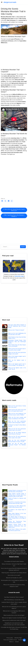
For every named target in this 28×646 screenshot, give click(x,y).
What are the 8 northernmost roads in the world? (14, 620)
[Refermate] (14, 384)
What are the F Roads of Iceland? (16, 330)
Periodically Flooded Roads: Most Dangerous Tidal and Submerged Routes (17, 341)
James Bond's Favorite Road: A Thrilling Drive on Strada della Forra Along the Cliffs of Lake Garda (17, 495)
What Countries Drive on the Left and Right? (14, 615)
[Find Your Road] (14, 266)
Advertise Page (18, 637)
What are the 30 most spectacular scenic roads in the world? (17, 437)
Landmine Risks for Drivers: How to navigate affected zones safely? (14, 603)
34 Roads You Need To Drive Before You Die (17, 425)
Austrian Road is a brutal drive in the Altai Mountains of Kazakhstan (17, 491)
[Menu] (2, 2)
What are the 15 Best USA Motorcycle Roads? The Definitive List (17, 445)
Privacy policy (9, 637)
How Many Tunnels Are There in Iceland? (14, 597)
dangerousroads (10, 2)
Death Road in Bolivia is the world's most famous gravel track (17, 530)
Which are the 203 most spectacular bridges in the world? (17, 353)
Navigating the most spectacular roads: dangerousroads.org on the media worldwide (14, 623)
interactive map (19, 276)
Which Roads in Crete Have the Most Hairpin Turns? (17, 337)
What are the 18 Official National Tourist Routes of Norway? (17, 433)
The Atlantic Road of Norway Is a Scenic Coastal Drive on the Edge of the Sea (17, 518)
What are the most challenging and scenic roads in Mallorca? (14, 607)
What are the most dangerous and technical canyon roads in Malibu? (17, 414)
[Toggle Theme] (24, 640)
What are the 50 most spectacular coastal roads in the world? (17, 429)
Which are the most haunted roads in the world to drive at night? (17, 349)
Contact (17, 641)
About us (11, 641)
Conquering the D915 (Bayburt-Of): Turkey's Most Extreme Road (17, 506)
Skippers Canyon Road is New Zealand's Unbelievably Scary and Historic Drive (17, 526)
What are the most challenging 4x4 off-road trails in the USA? (17, 334)
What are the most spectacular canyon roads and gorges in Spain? (17, 422)
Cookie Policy (21, 639)
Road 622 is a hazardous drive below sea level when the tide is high (17, 502)
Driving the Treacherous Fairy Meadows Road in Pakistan (17, 522)
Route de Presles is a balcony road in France (17, 499)
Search (23, 246)
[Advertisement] (14, 55)
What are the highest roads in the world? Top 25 (17, 368)
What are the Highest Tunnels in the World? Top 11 (14, 617)
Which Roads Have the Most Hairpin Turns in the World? (17, 345)
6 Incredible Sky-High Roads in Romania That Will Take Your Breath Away (14, 628)
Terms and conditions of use (10, 639)
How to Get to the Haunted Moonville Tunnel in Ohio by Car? (14, 210)
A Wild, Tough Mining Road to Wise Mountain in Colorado (14, 216)
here (18, 552)
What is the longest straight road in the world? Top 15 (17, 357)
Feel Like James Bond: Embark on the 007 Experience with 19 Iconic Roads (17, 326)
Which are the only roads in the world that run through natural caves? (17, 410)
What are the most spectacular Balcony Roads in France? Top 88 (17, 441)
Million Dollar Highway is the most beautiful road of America (17, 514)
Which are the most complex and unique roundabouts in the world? (17, 418)
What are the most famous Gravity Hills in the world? (17, 406)
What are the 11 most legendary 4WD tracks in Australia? (14, 611)
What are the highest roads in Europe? (17, 361)
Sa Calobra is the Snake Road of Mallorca (17, 510)
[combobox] (11, 246)
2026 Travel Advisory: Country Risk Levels (14, 599)
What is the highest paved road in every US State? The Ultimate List (17, 364)
